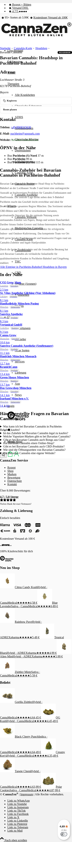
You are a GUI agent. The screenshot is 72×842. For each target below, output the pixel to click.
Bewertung (13, 477)
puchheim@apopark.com (25, 133)
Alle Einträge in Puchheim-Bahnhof (21, 266)
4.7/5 (15, 11)
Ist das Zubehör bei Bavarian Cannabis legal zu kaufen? (35, 433)
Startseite (5, 48)
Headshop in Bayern (55, 266)
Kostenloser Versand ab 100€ (50, 17)
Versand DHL (20, 7)
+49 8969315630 (21, 127)
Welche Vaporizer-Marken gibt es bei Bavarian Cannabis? (37, 436)
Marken (11, 474)
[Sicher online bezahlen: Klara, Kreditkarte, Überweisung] (20, 532)
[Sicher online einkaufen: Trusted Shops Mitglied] (18, 419)
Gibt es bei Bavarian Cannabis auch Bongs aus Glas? (34, 439)
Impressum (26, 794)
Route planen (10, 109)
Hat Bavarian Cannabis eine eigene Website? (29, 453)
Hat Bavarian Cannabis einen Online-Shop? (28, 443)
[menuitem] (39, 4)
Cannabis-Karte (23, 48)
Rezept (11, 467)
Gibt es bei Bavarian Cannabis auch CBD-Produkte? (34, 446)
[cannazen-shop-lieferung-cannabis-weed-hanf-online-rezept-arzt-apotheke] (36, 36)
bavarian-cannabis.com (24, 139)
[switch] (64, 834)
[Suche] (3, 455)
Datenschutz (14, 480)
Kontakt (12, 484)
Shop (10, 470)
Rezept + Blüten (21, 4)
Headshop (41, 48)
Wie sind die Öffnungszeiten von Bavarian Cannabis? (34, 449)
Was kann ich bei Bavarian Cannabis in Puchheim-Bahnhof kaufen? (31, 428)
